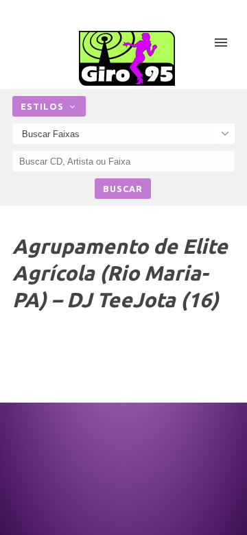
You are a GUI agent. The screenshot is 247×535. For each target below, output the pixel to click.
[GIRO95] (127, 58)
